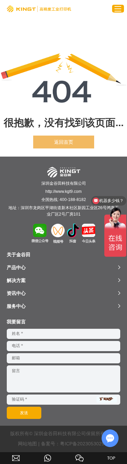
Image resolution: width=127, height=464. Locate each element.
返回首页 (63, 142)
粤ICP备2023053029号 (84, 443)
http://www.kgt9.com (63, 191)
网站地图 (27, 443)
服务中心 (16, 306)
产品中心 (16, 267)
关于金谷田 (18, 254)
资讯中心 (16, 293)
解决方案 (16, 280)
